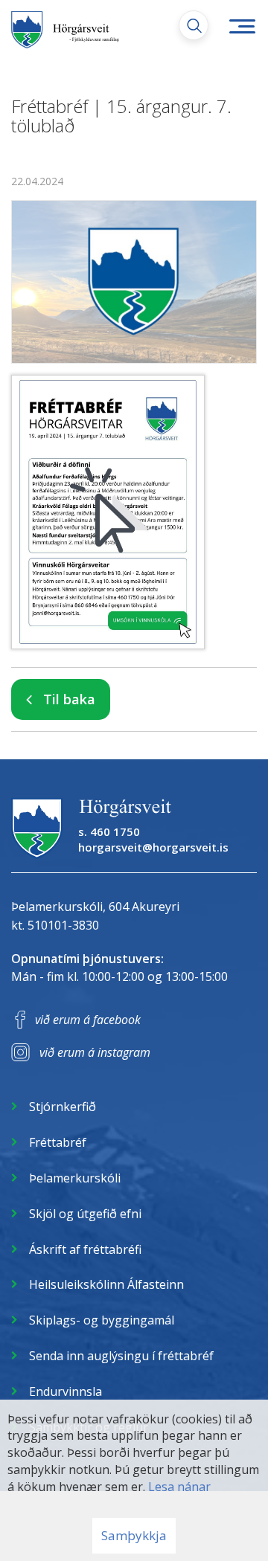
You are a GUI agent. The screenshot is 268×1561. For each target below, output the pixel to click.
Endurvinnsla (65, 1391)
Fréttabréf (57, 1142)
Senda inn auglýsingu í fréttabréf (121, 1356)
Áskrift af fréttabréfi (85, 1249)
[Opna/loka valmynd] (242, 26)
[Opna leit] (193, 25)
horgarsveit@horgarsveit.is (153, 847)
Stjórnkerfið (62, 1106)
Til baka (69, 699)
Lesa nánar (179, 1486)
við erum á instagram (94, 1052)
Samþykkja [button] (134, 1535)
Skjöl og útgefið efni (85, 1214)
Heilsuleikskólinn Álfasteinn (106, 1284)
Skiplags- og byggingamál (101, 1320)
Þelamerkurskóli (75, 1178)
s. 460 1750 (109, 831)
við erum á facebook (88, 1019)
